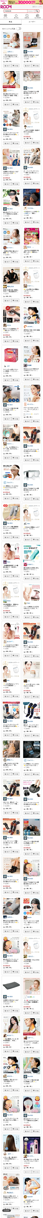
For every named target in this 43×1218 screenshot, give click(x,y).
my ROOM (37, 16)
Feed (5, 16)
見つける (16, 16)
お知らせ (27, 16)
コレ (7, 65)
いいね (16, 65)
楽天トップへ (37, 7)
